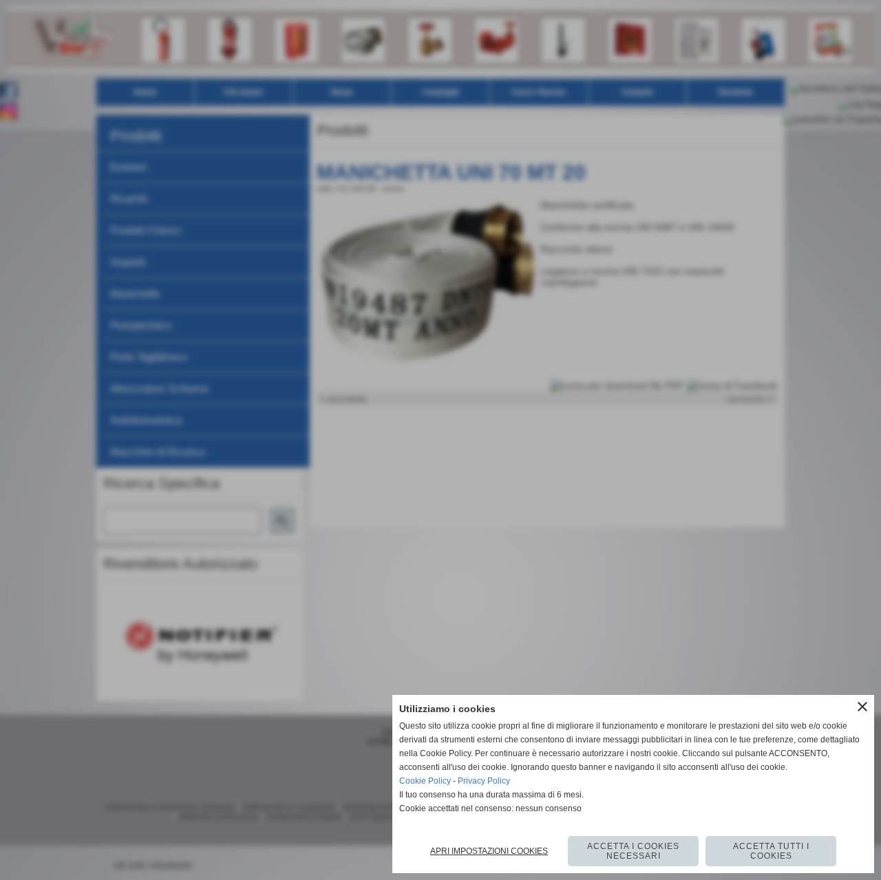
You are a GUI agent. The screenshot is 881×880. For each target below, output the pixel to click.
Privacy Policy (484, 781)
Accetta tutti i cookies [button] (771, 851)
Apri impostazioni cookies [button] (489, 851)
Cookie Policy (425, 781)
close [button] (862, 706)
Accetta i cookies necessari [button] (633, 851)
